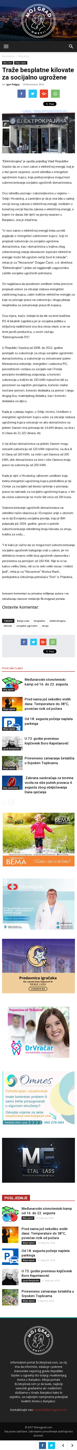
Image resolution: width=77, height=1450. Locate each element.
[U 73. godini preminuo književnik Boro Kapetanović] (12, 743)
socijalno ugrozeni (26, 625)
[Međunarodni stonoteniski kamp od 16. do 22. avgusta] (12, 684)
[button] (71, 46)
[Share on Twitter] (51, 1445)
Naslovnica (8, 56)
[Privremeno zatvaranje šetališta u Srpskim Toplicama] (12, 763)
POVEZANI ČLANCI (12, 668)
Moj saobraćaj (10, 787)
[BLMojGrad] (38, 19)
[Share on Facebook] (42, 1445)
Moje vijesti (20, 62)
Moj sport (8, 689)
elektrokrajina (58, 620)
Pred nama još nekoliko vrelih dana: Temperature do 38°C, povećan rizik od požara (48, 704)
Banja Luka (23, 620)
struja (45, 625)
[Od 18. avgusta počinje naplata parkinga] (12, 724)
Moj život (24, 56)
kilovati (8, 625)
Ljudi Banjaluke (11, 748)
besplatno (39, 620)
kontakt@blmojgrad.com (50, 1410)
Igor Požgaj (13, 84)
